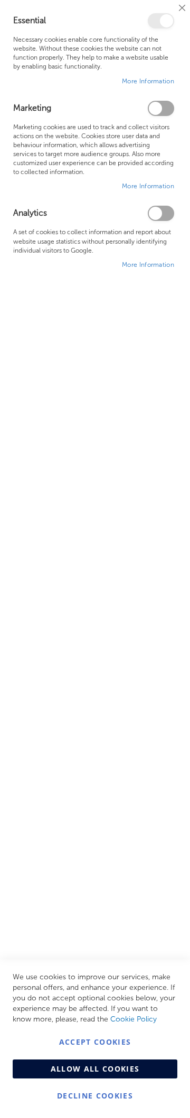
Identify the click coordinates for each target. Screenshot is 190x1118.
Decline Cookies (95, 1096)
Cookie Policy (133, 1019)
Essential (161, 20)
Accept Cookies (95, 1042)
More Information (148, 81)
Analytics (161, 213)
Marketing (161, 108)
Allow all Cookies (95, 1069)
